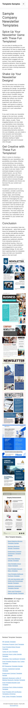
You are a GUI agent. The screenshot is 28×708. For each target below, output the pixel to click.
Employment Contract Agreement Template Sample (14, 553)
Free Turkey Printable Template (12, 696)
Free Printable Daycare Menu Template (15, 570)
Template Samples (11, 4)
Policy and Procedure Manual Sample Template (16, 592)
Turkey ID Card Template (10, 651)
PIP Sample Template (9, 641)
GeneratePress (14, 705)
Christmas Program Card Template (13, 644)
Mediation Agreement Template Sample (14, 587)
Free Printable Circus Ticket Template (14, 565)
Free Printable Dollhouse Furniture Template (15, 575)
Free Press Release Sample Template (14, 559)
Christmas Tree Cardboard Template (13, 659)
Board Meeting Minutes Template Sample (15, 542)
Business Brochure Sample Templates (13, 547)
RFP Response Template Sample (12, 666)
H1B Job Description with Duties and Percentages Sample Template (15, 581)
